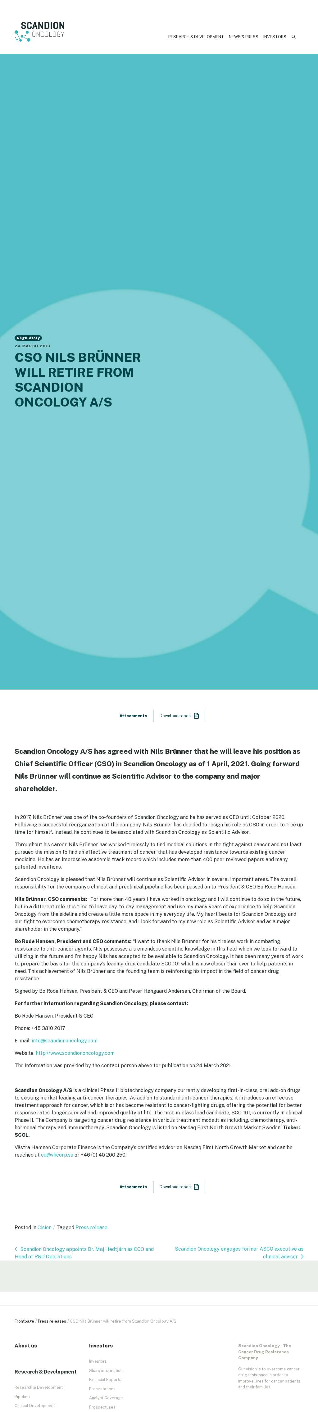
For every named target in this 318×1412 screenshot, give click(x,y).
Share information (106, 1370)
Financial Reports (105, 1379)
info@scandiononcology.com (65, 1041)
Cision (45, 1227)
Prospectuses (102, 1407)
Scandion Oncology (39, 32)
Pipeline (22, 1396)
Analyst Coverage (106, 1398)
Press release (91, 1227)
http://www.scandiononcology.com (75, 1053)
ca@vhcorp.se (57, 1155)
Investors (274, 36)
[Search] (293, 37)
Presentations (102, 1389)
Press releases (52, 1321)
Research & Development (196, 36)
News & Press (243, 36)
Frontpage (24, 1321)
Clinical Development (35, 1405)
